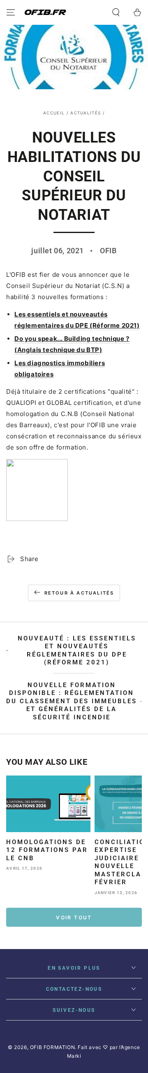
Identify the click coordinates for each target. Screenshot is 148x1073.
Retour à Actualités (79, 593)
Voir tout (74, 917)
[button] (116, 12)
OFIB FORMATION (52, 1047)
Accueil (54, 112)
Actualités (85, 112)
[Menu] (10, 12)
